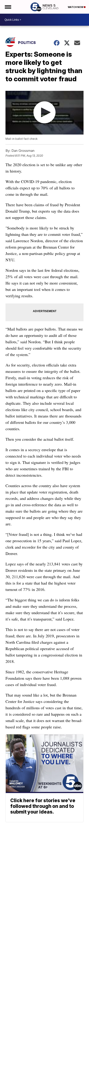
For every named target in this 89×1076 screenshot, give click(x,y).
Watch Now (76, 7)
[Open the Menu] (7, 7)
